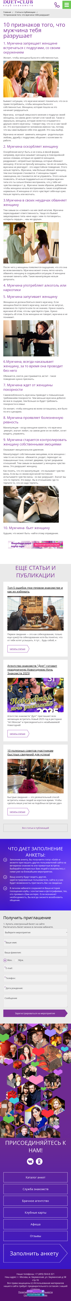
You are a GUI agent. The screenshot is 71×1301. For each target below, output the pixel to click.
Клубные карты (35, 1212)
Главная (7, 12)
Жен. (9, 960)
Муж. (21, 960)
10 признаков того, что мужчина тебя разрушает (26, 15)
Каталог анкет (35, 1177)
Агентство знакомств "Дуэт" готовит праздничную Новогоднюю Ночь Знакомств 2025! (32, 669)
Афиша (35, 1224)
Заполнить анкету (34, 1253)
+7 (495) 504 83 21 (57, 5)
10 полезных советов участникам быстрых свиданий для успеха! (30, 752)
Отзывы (35, 1236)
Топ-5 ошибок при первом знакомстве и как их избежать (35, 589)
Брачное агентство (35, 1201)
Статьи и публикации (25, 12)
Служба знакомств (35, 1189)
